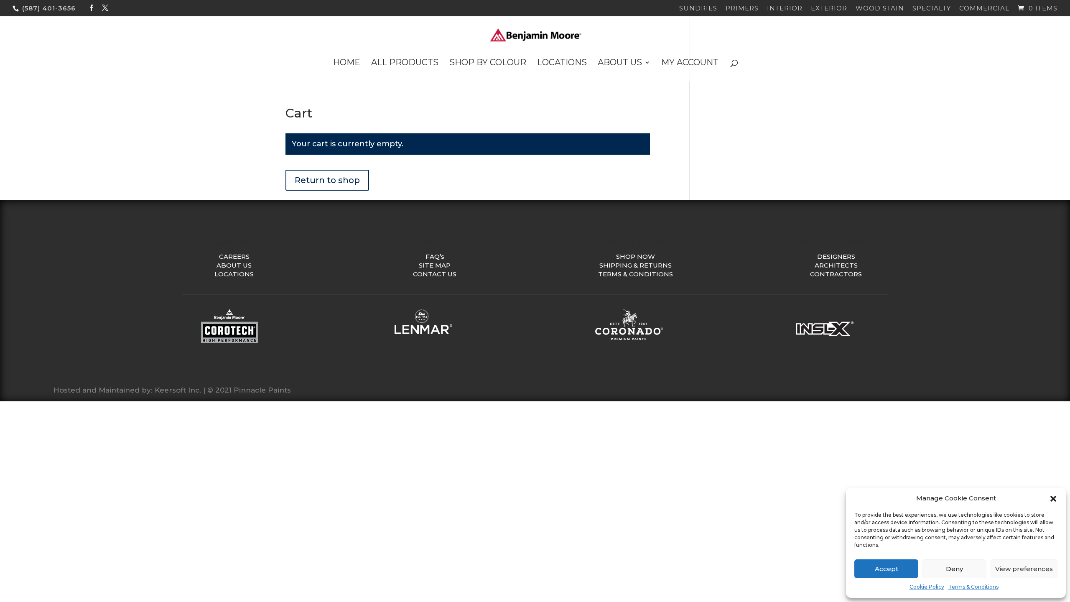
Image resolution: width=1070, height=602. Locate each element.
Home (346, 63)
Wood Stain (880, 8)
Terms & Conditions (973, 587)
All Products (404, 63)
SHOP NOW (635, 256)
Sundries (698, 8)
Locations (562, 63)
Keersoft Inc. (178, 390)
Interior (784, 8)
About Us (620, 63)
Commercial (984, 8)
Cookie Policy (927, 587)
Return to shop (327, 180)
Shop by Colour (487, 63)
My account (689, 63)
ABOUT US (234, 265)
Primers (742, 8)
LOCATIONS (234, 274)
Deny (954, 569)
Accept (886, 569)
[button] (1053, 499)
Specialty (931, 8)
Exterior (829, 8)
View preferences (1024, 569)
